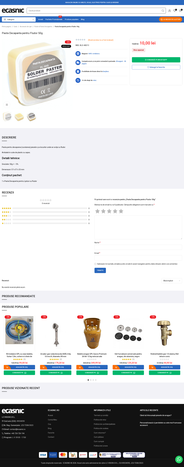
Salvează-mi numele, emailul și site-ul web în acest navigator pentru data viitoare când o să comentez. (137, 264)
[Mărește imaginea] (7, 105)
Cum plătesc (99, 437)
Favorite (51, 433)
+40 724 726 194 (17, 433)
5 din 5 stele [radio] (121, 211)
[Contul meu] (169, 10)
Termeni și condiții (101, 415)
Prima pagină (6, 26)
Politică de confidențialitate (104, 424)
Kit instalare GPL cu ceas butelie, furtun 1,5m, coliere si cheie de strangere (19, 356)
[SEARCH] (163, 11)
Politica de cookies (101, 428)
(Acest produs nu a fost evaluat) (100, 40)
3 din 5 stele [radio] (109, 211)
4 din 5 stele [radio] (115, 211)
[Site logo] (13, 11)
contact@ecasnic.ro (17, 429)
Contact (51, 437)
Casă (15, 26)
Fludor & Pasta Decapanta (43, 26)
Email (97, 253)
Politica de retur (100, 420)
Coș (49, 424)
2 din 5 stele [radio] (103, 211)
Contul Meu (52, 420)
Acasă (50, 415)
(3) (24, 359)
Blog (49, 428)
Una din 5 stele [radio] (97, 211)
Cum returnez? (100, 433)
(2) (61, 359)
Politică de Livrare (101, 446)
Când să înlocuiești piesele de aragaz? (156, 415)
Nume (98, 242)
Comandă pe (17, 373)
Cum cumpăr (99, 441)
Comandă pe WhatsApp (156, 60)
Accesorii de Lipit (26, 26)
